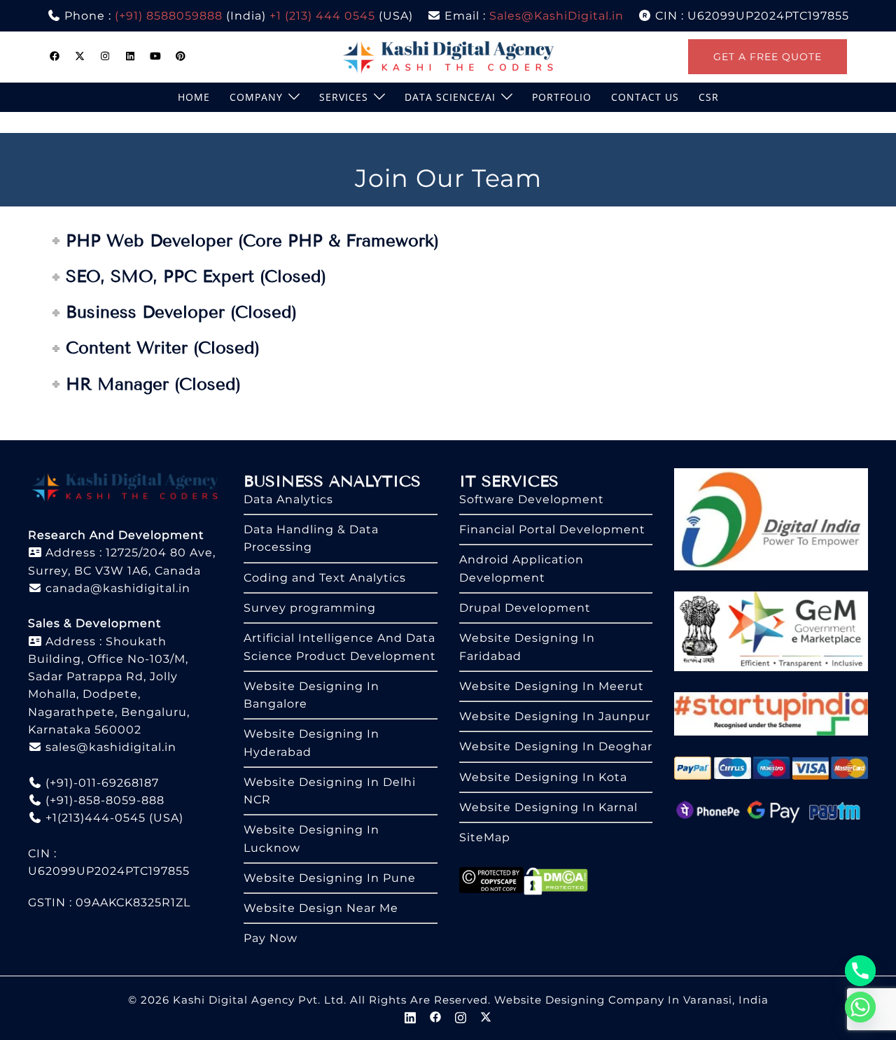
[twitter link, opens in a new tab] (79, 56)
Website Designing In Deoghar (555, 746)
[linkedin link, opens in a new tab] (130, 56)
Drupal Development (525, 607)
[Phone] (860, 970)
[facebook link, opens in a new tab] (54, 56)
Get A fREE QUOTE (767, 56)
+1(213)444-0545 (94, 817)
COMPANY (256, 97)
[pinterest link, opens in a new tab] (180, 56)
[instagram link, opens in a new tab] (105, 56)
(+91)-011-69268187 (100, 782)
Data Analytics (288, 499)
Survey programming (310, 607)
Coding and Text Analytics (325, 577)
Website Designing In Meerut (551, 686)
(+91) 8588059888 (169, 15)
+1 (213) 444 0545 (322, 15)
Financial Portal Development (552, 529)
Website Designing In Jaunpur (554, 716)
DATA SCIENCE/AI (450, 97)
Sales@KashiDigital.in (556, 15)
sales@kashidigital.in (111, 747)
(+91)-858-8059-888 (103, 800)
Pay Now (271, 938)
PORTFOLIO (562, 97)
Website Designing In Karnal (548, 807)
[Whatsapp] (860, 1007)
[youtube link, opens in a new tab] (155, 56)
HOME (194, 97)
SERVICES (343, 97)
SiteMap (484, 837)
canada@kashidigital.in (116, 588)
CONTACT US (645, 97)
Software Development (531, 499)
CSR (709, 97)
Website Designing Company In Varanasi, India (631, 999)
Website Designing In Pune (330, 878)
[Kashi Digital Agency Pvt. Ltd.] (448, 55)
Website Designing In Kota (543, 777)
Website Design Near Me (321, 908)
